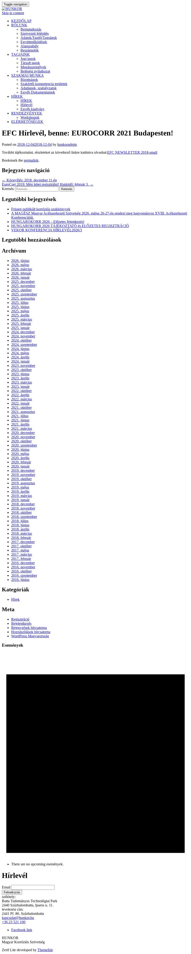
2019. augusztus (23, 483)
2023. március (21, 382)
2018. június (20, 525)
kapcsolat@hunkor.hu (18, 918)
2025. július (19, 303)
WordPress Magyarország (30, 636)
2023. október (21, 370)
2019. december (23, 470)
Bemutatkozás (30, 29)
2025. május (20, 311)
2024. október (21, 340)
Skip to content (13, 13)
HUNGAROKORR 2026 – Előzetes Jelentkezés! (47, 222)
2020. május (20, 454)
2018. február (21, 538)
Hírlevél (26, 105)
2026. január (20, 277)
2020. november (23, 437)
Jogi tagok (28, 59)
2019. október (21, 479)
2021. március (21, 428)
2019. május (20, 487)
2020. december (23, 433)
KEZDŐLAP (21, 21)
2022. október (21, 391)
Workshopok (29, 117)
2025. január (20, 328)
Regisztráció (20, 619)
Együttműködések (33, 42)
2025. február (21, 324)
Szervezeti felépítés (34, 33)
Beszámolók (29, 50)
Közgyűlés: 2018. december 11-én (29, 180)
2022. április (20, 395)
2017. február (21, 559)
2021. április (20, 424)
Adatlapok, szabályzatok (38, 88)
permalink (31, 160)
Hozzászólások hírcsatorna (30, 632)
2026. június (20, 261)
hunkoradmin (67, 144)
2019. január (20, 500)
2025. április (20, 315)
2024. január (20, 361)
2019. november (23, 475)
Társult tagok (30, 63)
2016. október (21, 571)
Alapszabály (29, 46)
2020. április (20, 458)
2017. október (21, 546)
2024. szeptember (24, 345)
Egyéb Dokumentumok (37, 92)
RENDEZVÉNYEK (26, 113)
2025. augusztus (23, 298)
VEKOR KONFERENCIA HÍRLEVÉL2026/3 (46, 230)
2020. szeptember (24, 445)
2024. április (20, 357)
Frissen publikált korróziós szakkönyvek (40, 209)
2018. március (21, 533)
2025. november (23, 286)
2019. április (20, 491)
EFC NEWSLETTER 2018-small (132, 152)
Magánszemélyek (33, 67)
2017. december (23, 542)
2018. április (20, 529)
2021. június (20, 420)
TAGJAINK (20, 54)
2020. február (21, 462)
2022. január (20, 403)
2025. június (20, 307)
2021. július (19, 416)
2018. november (23, 508)
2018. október (21, 512)
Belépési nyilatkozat (35, 71)
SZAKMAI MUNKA (27, 75)
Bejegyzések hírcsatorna (29, 628)
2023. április (20, 378)
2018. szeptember (24, 517)
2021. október (21, 407)
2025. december (23, 282)
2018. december (23, 504)
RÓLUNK (19, 25)
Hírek (15, 599)
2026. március (21, 269)
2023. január (20, 387)
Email (6, 887)
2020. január (20, 466)
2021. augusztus (23, 412)
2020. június (20, 449)
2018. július (19, 521)
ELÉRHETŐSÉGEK (27, 122)
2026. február (21, 273)
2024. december (23, 332)
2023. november (23, 366)
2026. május (20, 265)
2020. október (21, 441)
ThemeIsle (45, 950)
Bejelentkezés (21, 623)
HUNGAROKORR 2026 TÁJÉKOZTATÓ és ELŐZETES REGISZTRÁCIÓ (70, 226)
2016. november (23, 567)
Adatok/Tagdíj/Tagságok (38, 38)
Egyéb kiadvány (32, 109)
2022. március (21, 399)
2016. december (23, 563)
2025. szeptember (24, 294)
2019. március (21, 496)
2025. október (21, 290)
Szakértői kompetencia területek (43, 84)
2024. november (23, 336)
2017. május (20, 550)
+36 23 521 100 (13, 922)
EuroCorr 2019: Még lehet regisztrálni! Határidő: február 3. (47, 184)
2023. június (20, 374)
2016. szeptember (24, 575)
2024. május (20, 353)
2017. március (21, 554)
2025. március (21, 319)
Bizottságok (29, 80)
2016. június (20, 580)
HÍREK (17, 96)
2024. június (20, 349)
